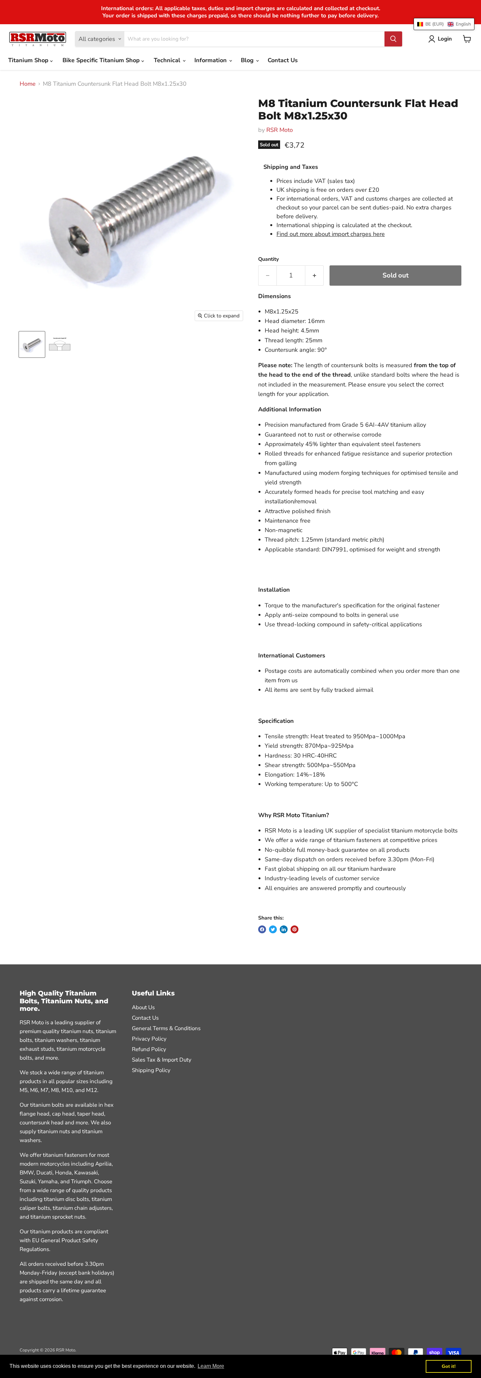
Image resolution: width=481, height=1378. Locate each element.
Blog (248, 60)
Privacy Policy (149, 1039)
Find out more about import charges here (330, 234)
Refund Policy (149, 1049)
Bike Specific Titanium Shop (101, 60)
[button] (444, 24)
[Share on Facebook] (262, 929)
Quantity (268, 259)
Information (211, 60)
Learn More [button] (211, 1366)
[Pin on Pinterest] (294, 929)
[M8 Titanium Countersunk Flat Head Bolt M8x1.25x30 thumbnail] (32, 344)
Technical (168, 60)
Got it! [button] (449, 1366)
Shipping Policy (151, 1070)
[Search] (393, 38)
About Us (143, 1007)
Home (28, 84)
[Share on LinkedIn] (284, 929)
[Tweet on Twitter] (273, 929)
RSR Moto (279, 130)
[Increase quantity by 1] (314, 275)
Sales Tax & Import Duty (161, 1060)
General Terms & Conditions (166, 1028)
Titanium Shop (29, 60)
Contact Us (283, 60)
